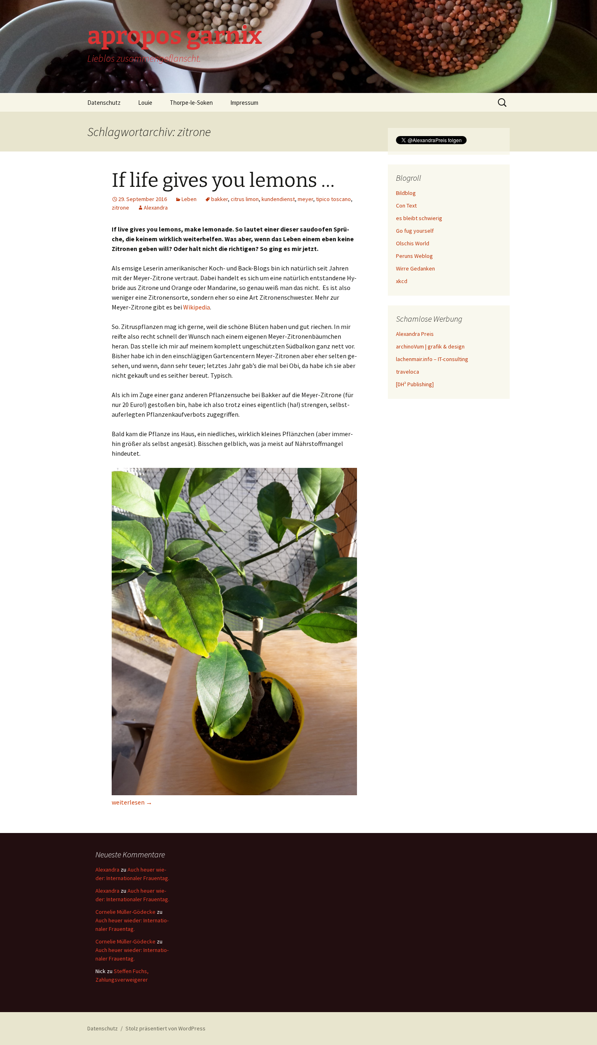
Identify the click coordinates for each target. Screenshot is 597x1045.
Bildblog (406, 193)
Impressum (244, 102)
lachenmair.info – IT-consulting (432, 359)
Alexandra (156, 207)
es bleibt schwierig (419, 218)
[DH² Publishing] (415, 384)
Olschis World (412, 243)
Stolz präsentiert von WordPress (165, 1028)
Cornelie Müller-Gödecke (125, 911)
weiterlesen (132, 802)
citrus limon (245, 199)
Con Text (406, 205)
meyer (305, 199)
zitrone (120, 207)
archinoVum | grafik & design (430, 346)
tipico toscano (333, 199)
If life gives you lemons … (223, 180)
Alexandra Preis (415, 334)
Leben (189, 199)
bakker (219, 199)
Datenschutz (104, 102)
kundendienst (278, 199)
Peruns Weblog (414, 256)
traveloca (407, 371)
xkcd (401, 281)
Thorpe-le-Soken (191, 102)
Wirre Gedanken (415, 268)
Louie (145, 102)
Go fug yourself (415, 230)
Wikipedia (196, 307)
